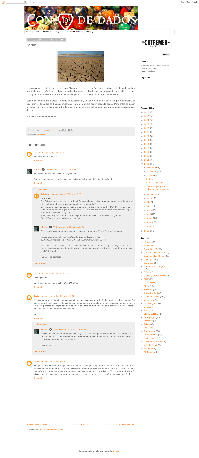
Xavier (37, 296)
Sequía (149, 179)
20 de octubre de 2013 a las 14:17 (54, 273)
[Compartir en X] (66, 130)
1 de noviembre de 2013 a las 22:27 (69, 329)
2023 (146, 124)
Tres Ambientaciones (153, 341)
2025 (146, 116)
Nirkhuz (37, 169)
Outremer (148, 321)
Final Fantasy (150, 283)
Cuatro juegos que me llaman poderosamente (158, 187)
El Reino (147, 272)
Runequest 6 (149, 331)
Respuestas (42, 189)
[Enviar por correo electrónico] (60, 130)
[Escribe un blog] (63, 130)
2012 (146, 231)
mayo (149, 210)
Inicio (83, 424)
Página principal (32, 32)
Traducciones (150, 338)
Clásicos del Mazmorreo (155, 252)
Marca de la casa (152, 296)
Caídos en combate (75, 32)
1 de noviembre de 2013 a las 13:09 (57, 296)
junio (149, 206)
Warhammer (149, 352)
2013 (146, 164)
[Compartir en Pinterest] (71, 130)
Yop (35, 152)
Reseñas (148, 328)
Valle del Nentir (150, 345)
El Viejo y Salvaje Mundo (155, 276)
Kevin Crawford (151, 293)
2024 (146, 120)
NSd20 (147, 310)
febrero (150, 222)
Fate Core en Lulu (154, 183)
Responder (39, 160)
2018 (146, 144)
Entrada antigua (126, 424)
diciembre (151, 167)
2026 (146, 112)
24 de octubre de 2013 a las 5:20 (65, 194)
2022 (146, 128)
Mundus (147, 307)
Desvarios (41, 134)
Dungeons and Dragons (155, 266)
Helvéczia (148, 289)
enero (150, 226)
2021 (146, 132)
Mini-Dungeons (151, 303)
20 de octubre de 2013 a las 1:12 (53, 152)
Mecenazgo (149, 300)
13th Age (148, 242)
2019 (146, 140)
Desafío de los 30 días (154, 256)
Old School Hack (151, 314)
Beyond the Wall (151, 249)
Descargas (90, 32)
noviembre (152, 171)
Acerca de (47, 32)
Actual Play (149, 245)
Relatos (147, 324)
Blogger (116, 451)
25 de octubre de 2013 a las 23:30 (68, 227)
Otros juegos (149, 317)
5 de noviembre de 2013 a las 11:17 (57, 361)
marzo (150, 218)
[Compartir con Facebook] (68, 130)
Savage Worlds (151, 335)
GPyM (146, 286)
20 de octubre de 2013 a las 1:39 (60, 169)
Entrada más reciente (37, 424)
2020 (146, 136)
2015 (146, 156)
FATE (146, 279)
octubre (150, 175)
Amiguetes (59, 32)
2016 (146, 152)
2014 (146, 160)
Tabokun (45, 194)
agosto (150, 198)
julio (149, 202)
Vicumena (148, 348)
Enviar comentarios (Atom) (52, 429)
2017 (146, 148)
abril (149, 214)
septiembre (152, 194)
